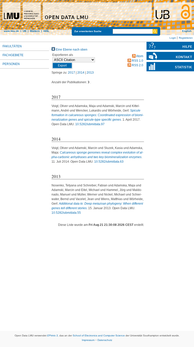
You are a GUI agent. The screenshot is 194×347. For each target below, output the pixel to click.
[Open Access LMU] (97, 17)
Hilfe (46, 31)
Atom (139, 56)
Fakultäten (12, 46)
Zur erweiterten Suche (88, 31)
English (186, 31)
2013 (90, 72)
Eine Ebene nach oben (71, 49)
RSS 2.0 (137, 65)
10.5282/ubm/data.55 (66, 212)
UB (24, 31)
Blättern (35, 31)
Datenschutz (105, 340)
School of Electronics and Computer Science (99, 335)
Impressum (88, 340)
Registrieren (186, 37)
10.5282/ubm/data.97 (90, 124)
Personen (11, 64)
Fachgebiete (13, 55)
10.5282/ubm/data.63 (109, 161)
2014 (80, 72)
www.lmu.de (11, 31)
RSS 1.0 (137, 60)
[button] (62, 65)
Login (172, 37)
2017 (71, 72)
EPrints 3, (53, 335)
